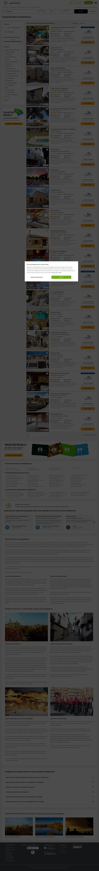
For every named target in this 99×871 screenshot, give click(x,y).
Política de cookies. (57, 272)
